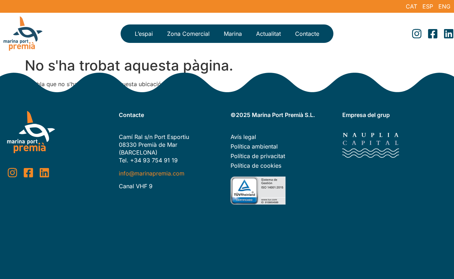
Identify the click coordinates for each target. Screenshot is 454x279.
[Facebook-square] (432, 33)
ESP (427, 6)
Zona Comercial (188, 33)
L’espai (144, 33)
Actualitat (268, 33)
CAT (411, 6)
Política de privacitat (258, 156)
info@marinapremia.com (151, 173)
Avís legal (243, 136)
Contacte (307, 33)
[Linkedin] (448, 33)
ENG (444, 6)
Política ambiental (254, 146)
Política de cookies (256, 165)
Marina (233, 33)
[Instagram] (416, 33)
